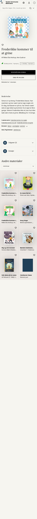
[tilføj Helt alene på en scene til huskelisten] (16, 255)
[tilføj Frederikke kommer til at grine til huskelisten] (3, 45)
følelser (10, 126)
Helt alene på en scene (9, 275)
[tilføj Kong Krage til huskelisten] (34, 200)
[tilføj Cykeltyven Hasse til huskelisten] (34, 255)
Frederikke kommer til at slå (9, 123)
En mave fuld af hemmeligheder (25, 193)
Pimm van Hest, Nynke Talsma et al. (27, 195)
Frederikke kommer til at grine (25, 123)
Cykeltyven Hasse (26, 275)
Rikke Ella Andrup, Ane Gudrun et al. (9, 195)
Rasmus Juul (24, 277)
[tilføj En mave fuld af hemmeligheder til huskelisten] (34, 173)
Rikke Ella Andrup (9, 57)
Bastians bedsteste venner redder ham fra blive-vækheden (27, 248)
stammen (22, 126)
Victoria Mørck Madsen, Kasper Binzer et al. (9, 250)
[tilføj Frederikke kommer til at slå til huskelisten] (16, 173)
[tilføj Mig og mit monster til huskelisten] (16, 228)
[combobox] (18, 8)
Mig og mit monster (8, 248)
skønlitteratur (17, 130)
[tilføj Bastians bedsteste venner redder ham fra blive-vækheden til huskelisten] (34, 228)
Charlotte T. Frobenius (27, 250)
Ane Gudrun (21, 57)
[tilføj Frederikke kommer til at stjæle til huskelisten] (16, 200)
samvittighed (15, 126)
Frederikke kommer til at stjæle (19, 120)
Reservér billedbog (18, 72)
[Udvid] (27, 126)
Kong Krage (24, 221)
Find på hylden (18, 78)
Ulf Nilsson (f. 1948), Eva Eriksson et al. (9, 277)
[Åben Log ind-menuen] (29, 2)
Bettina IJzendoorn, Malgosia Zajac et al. (26, 222)
